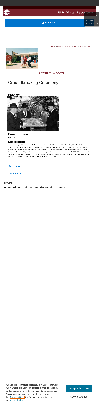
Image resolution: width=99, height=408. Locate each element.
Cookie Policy (16, 400)
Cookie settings (17, 397)
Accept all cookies (78, 388)
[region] (49, 392)
